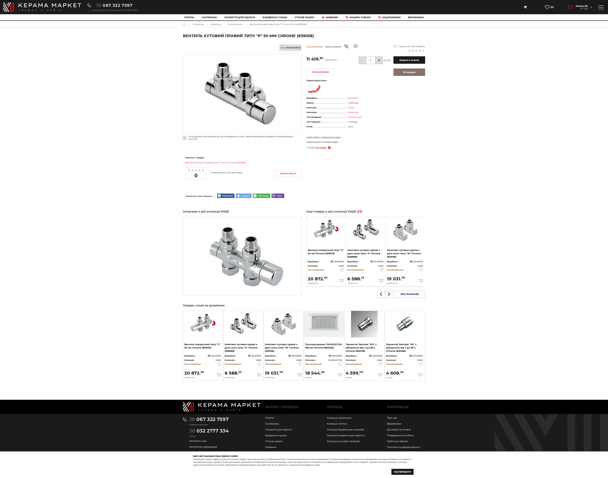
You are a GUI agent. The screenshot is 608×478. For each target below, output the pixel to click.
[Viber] (278, 196)
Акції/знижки (391, 17)
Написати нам (198, 440)
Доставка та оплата (399, 429)
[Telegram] (244, 196)
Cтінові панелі (304, 17)
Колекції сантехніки (339, 417)
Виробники (416, 17)
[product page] (326, 230)
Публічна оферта (397, 441)
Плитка (189, 17)
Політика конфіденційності (403, 447)
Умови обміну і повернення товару (323, 137)
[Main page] (221, 407)
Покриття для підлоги (239, 17)
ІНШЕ (351, 107)
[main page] (42, 7)
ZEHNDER (353, 98)
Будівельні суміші (275, 17)
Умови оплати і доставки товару (322, 142)
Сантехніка (209, 17)
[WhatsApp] (261, 196)
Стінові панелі (274, 441)
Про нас (392, 417)
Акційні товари (360, 17)
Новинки (332, 17)
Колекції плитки (337, 423)
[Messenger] (225, 196)
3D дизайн (321, 147)
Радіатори (353, 112)
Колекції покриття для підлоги (346, 435)
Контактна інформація (203, 446)
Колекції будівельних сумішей (345, 429)
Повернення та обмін (400, 435)
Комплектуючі (355, 117)
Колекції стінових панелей (343, 441)
